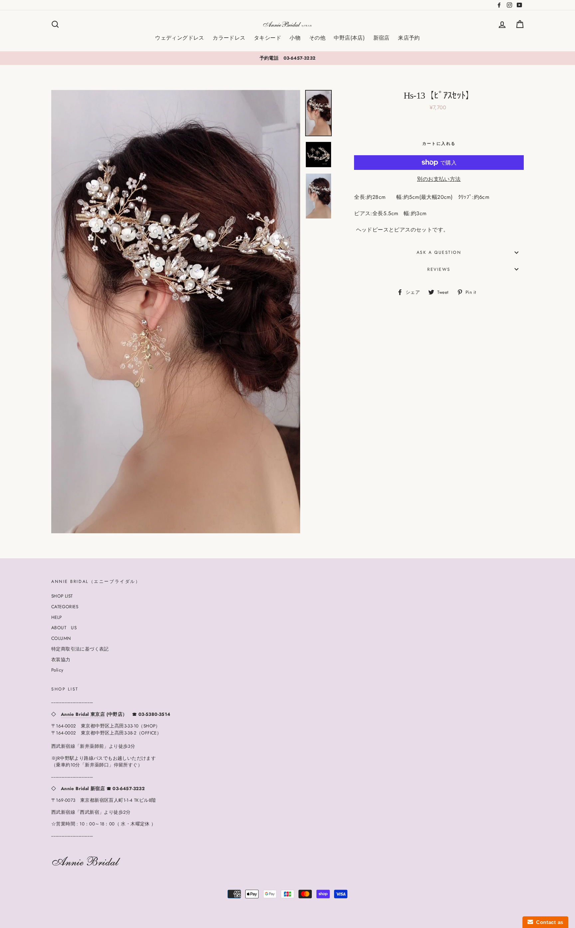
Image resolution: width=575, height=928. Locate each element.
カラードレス (229, 38)
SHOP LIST (62, 596)
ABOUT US (64, 627)
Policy (57, 670)
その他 (317, 38)
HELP (56, 617)
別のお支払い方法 (439, 179)
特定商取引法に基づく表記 (80, 649)
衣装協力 (61, 659)
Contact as (548, 922)
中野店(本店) (349, 38)
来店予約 (409, 38)
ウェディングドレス (179, 38)
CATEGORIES (64, 606)
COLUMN (61, 638)
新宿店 (381, 38)
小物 (294, 38)
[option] (287, 58)
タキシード (267, 38)
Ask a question (439, 252)
